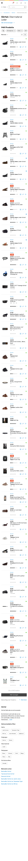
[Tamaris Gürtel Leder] (14, 395)
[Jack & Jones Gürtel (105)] (14, 83)
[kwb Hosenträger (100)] (14, 135)
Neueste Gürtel (5, 776)
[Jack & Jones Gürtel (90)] (14, 175)
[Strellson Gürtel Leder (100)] (14, 564)
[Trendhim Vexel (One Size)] (14, 681)
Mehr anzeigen (14, 695)
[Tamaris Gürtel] (14, 538)
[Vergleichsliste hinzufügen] (20, 47)
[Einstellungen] (13, 3)
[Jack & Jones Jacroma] (14, 123)
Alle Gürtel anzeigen (7, 23)
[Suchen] (10, 7)
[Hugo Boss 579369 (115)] (14, 231)
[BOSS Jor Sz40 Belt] (14, 511)
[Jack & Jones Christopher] (14, 189)
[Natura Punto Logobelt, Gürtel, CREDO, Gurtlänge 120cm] (14, 315)
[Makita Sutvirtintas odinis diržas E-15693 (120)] (14, 259)
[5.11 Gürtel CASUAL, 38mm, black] (14, 343)
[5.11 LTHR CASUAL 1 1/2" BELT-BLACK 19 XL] (14, 329)
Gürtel (13, 12)
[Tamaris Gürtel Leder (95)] (14, 369)
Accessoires (6, 12)
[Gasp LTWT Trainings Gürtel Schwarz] (14, 287)
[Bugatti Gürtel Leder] (14, 551)
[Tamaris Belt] (14, 357)
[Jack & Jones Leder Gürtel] (14, 43)
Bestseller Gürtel (6, 771)
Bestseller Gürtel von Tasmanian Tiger (12, 781)
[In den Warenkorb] (25, 47)
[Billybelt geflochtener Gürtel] (14, 636)
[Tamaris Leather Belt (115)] (14, 408)
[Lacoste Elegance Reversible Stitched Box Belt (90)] (14, 433)
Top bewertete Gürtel (7, 774)
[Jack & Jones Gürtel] (14, 55)
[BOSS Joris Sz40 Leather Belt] (14, 577)
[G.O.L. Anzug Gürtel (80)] (14, 382)
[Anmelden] (17, 3)
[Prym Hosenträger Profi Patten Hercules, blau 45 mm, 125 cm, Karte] (14, 498)
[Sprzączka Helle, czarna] (14, 471)
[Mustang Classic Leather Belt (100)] (14, 651)
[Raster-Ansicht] (21, 34)
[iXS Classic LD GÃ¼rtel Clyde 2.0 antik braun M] (14, 524)
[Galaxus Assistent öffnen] (21, 3)
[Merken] (23, 47)
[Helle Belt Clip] (14, 420)
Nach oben (24, 700)
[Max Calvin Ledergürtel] (14, 667)
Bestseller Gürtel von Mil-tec (9, 784)
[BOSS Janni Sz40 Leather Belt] (14, 592)
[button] (26, 39)
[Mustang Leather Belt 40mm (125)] (14, 149)
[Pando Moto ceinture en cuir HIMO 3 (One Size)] (14, 110)
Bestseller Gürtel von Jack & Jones (11, 779)
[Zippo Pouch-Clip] (14, 458)
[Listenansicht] (25, 34)
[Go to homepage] (2, 3)
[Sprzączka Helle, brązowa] (14, 446)
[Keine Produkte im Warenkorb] (25, 3)
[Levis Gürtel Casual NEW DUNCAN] (14, 301)
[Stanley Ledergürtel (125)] (14, 69)
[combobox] (3, 30)
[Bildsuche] (25, 7)
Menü (4, 7)
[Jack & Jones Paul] (14, 96)
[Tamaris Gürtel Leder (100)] (14, 204)
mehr (10, 719)
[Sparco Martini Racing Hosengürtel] (14, 273)
